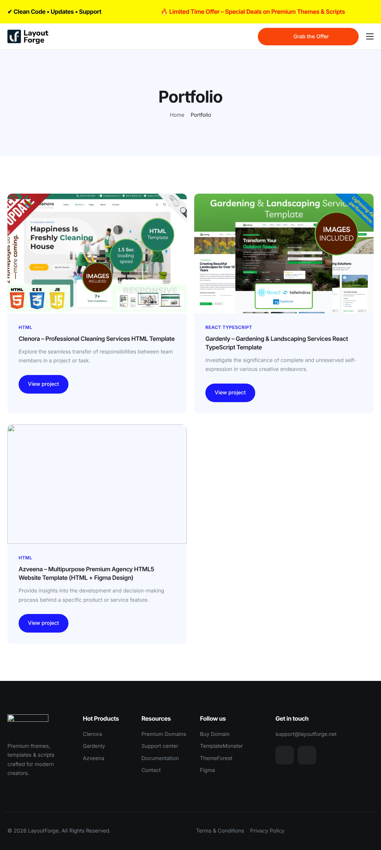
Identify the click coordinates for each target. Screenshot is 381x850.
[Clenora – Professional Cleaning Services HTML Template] (97, 253)
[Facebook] (307, 755)
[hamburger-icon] (370, 36)
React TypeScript (228, 327)
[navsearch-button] (247, 37)
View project (43, 384)
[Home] (27, 36)
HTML (25, 327)
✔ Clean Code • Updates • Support (54, 11)
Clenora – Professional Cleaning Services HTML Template (97, 338)
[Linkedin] (284, 755)
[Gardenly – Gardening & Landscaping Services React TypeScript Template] (284, 253)
